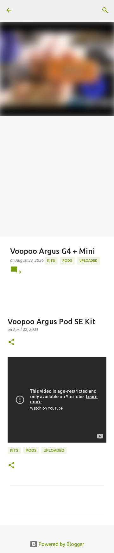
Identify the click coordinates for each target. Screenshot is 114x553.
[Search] (105, 10)
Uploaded (88, 260)
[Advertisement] (57, 176)
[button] (11, 342)
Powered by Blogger (60, 544)
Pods (67, 260)
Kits (51, 260)
